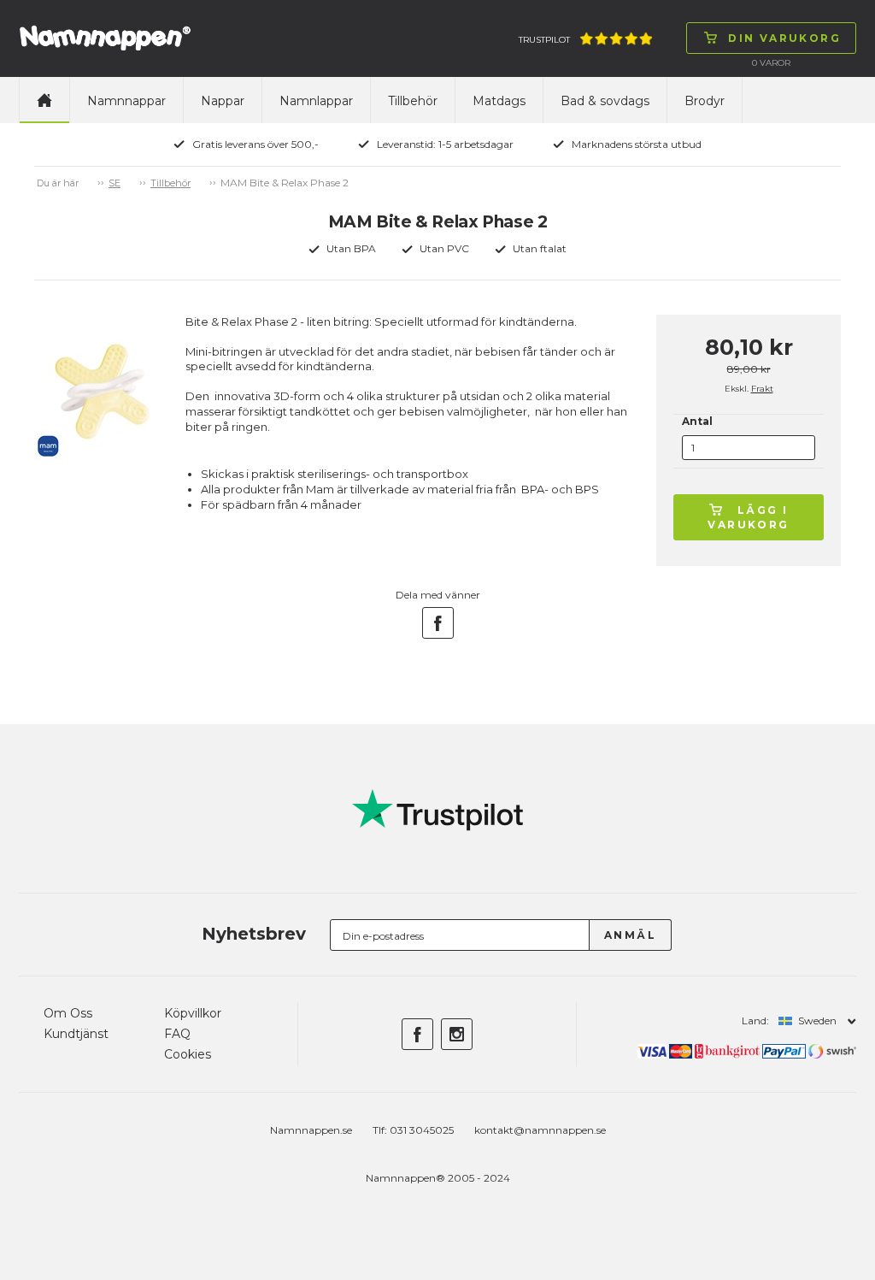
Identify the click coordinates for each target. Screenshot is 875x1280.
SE (114, 183)
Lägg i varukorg (748, 517)
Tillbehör (413, 101)
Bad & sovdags (605, 101)
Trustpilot (544, 39)
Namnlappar (316, 101)
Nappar (222, 101)
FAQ (177, 1033)
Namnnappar (126, 101)
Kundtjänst (76, 1033)
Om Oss (68, 1013)
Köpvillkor (192, 1013)
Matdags (499, 101)
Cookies (187, 1054)
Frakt (762, 388)
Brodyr (704, 101)
